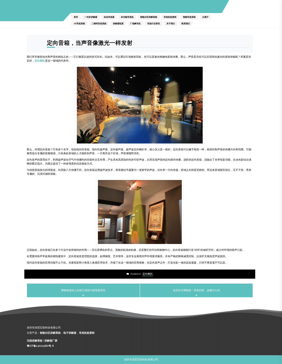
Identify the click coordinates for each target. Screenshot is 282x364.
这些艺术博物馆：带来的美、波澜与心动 (196, 290)
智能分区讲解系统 (148, 17)
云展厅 (205, 17)
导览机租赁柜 (170, 17)
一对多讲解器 (91, 17)
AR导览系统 (79, 23)
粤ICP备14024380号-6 (40, 345)
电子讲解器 (69, 332)
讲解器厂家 (50, 340)
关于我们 (170, 23)
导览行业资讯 (153, 23)
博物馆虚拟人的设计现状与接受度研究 (83, 290)
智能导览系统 (189, 17)
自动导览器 (109, 17)
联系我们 (185, 23)
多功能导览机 (127, 17)
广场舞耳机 (135, 23)
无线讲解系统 (34, 340)
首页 (76, 17)
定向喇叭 (40, 60)
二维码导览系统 (99, 23)
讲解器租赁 (118, 23)
